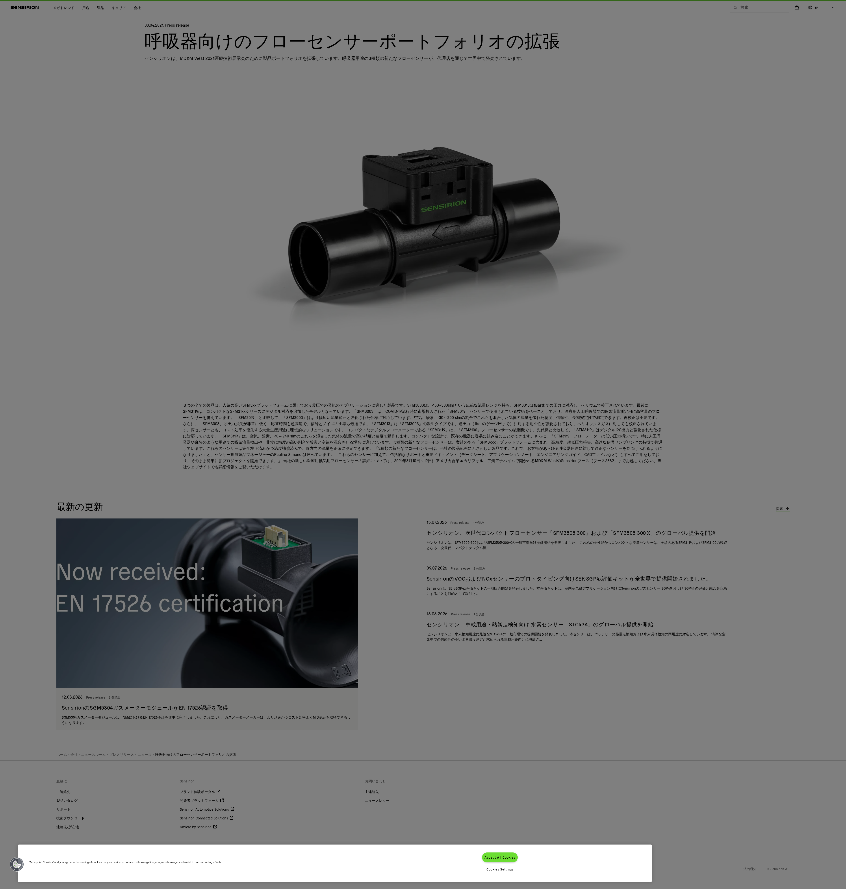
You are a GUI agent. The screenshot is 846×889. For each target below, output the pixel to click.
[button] (17, 864)
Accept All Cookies (499, 857)
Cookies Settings (500, 869)
